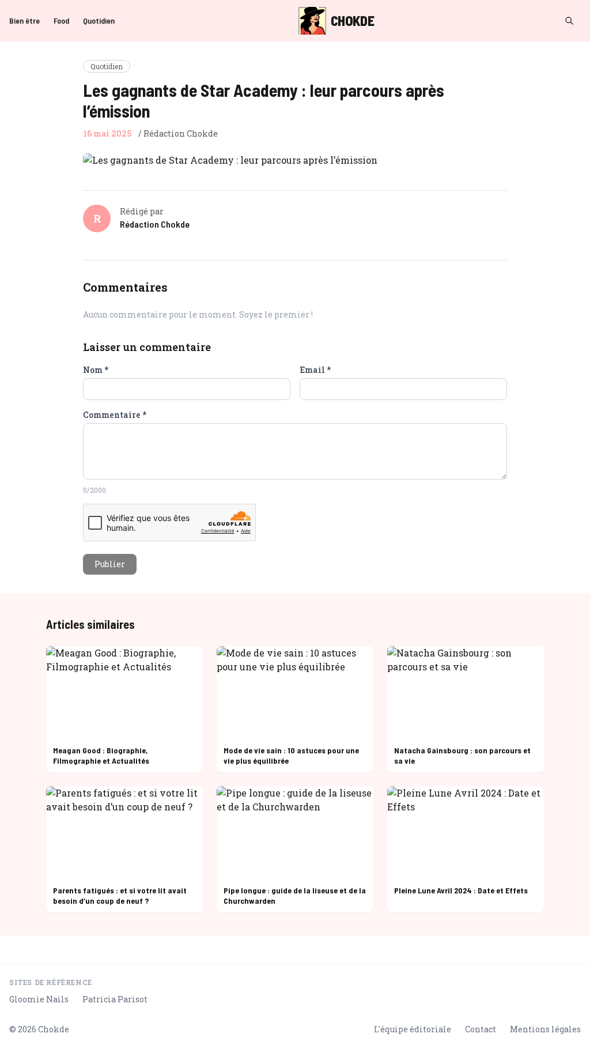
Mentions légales (545, 1029)
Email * (315, 369)
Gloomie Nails (39, 999)
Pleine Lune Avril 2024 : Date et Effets (461, 890)
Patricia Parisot (115, 999)
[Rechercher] (569, 20)
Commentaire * (114, 414)
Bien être (24, 20)
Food (61, 20)
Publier (109, 564)
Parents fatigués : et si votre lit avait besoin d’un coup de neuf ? (120, 895)
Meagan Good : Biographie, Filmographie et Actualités (101, 755)
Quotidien (99, 20)
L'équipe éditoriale (412, 1029)
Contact (480, 1029)
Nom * (95, 369)
